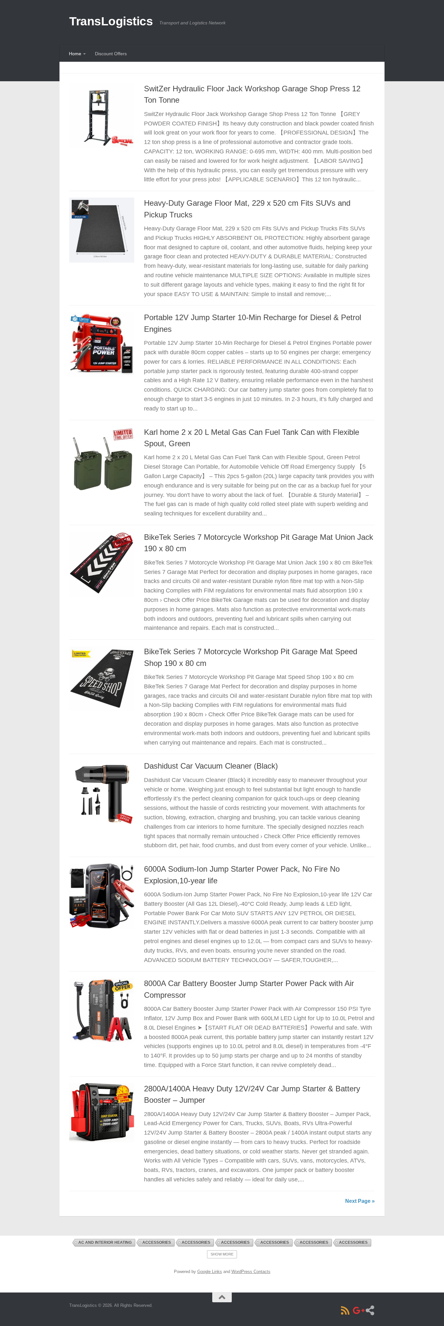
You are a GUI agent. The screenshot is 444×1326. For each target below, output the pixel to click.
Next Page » (360, 1201)
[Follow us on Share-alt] (370, 1310)
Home (75, 53)
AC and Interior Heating (105, 1242)
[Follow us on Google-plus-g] (357, 1310)
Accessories (156, 1242)
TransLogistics (111, 21)
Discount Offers (111, 53)
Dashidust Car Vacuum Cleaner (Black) (211, 766)
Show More (222, 1254)
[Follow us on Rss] (345, 1310)
